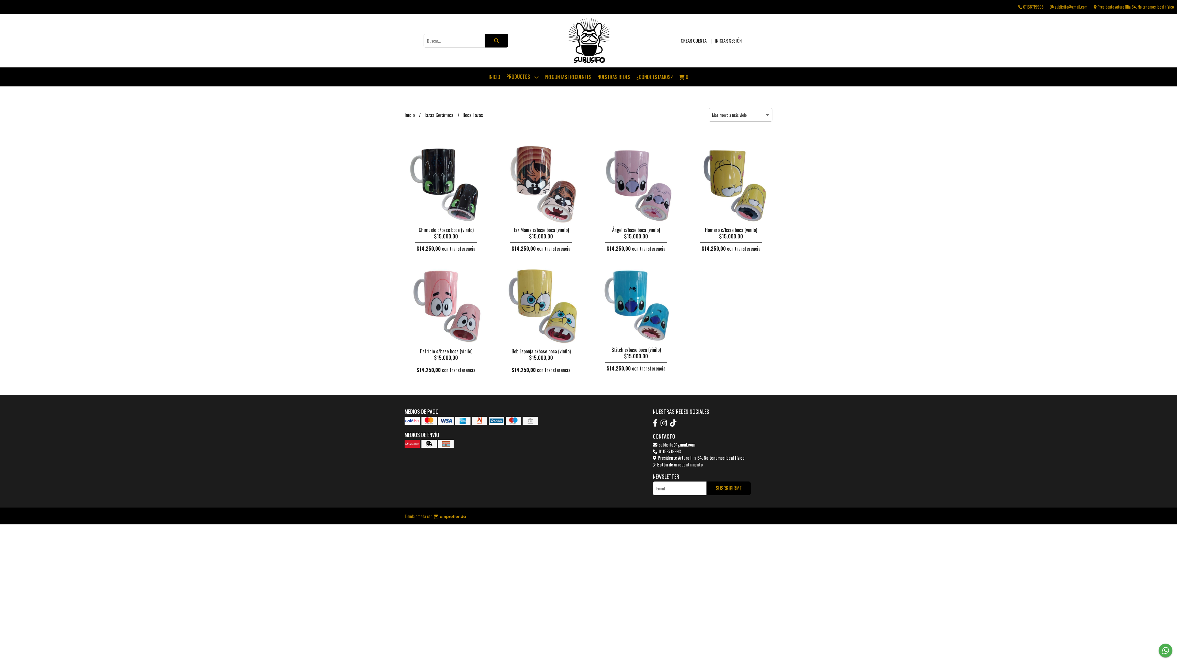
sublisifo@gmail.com (676, 444)
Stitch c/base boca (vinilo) (636, 349)
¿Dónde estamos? (654, 77)
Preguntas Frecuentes (568, 77)
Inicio (494, 77)
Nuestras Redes (613, 77)
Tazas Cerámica (439, 115)
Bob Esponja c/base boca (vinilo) (541, 351)
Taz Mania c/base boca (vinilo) (541, 230)
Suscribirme (728, 488)
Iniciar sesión (728, 40)
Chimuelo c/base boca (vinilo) (446, 230)
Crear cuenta (694, 40)
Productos (518, 76)
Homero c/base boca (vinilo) (731, 230)
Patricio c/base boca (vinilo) (446, 351)
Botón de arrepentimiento (679, 464)
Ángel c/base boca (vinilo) (636, 230)
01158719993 (669, 451)
